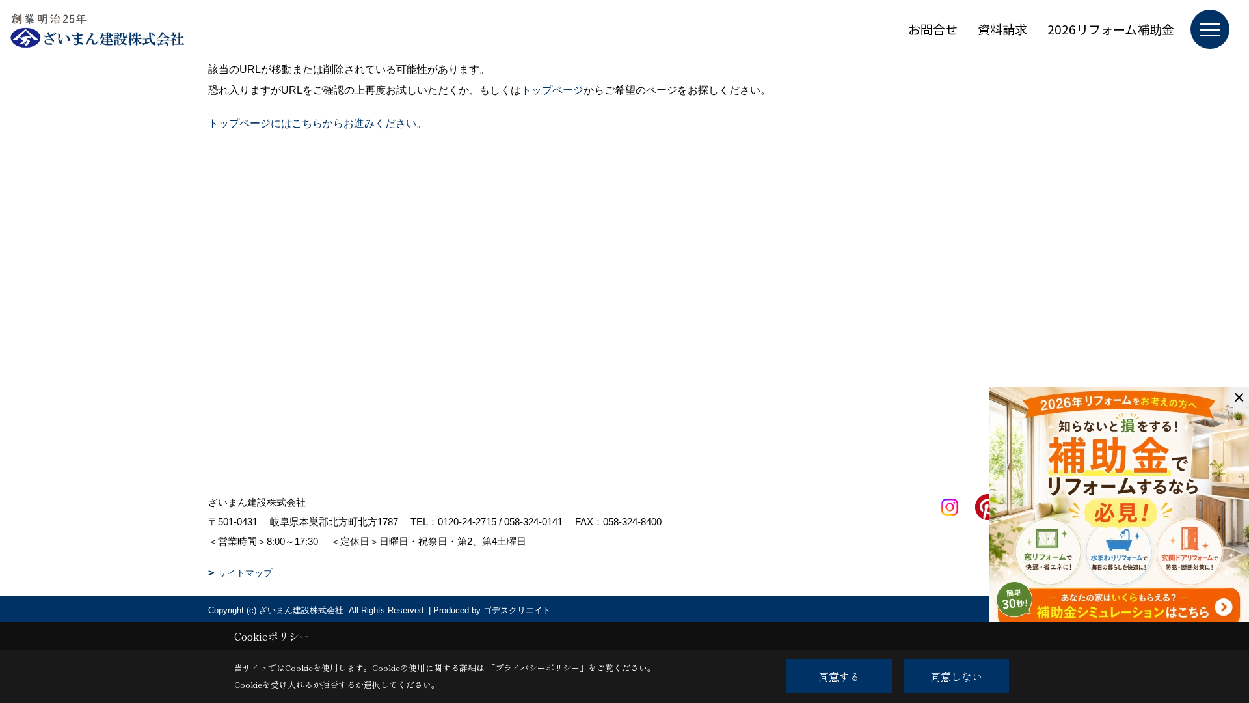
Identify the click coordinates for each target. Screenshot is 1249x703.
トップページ (552, 90)
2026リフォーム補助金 (1110, 29)
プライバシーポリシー (537, 667)
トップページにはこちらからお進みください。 (317, 123)
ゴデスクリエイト (517, 610)
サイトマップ (245, 573)
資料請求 (1002, 29)
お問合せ (933, 29)
